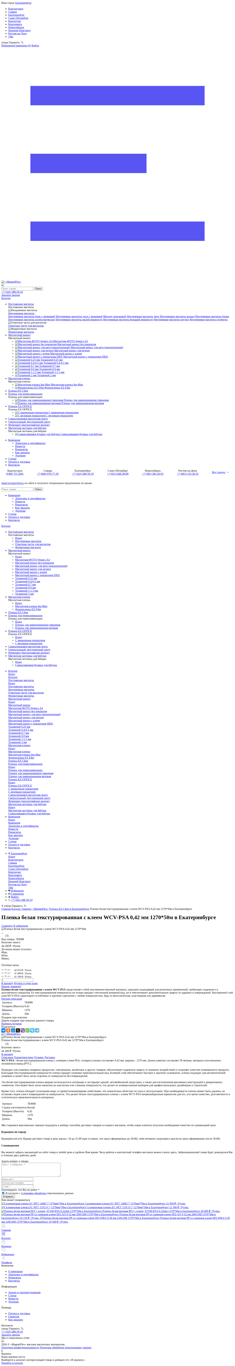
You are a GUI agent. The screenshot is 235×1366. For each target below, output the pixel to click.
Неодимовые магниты (21, 313)
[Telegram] (37, 1030)
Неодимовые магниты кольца (177, 316)
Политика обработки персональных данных (66, 1347)
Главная (6, 908)
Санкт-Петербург (18, 18)
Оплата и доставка (19, 461)
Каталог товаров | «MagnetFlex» (30, 908)
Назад (18, 538)
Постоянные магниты (21, 686)
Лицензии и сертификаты (30, 443)
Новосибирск (16, 27)
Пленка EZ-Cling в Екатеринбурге (69, 908)
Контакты (14, 464)
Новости (20, 446)
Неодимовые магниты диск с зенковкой (79, 316)
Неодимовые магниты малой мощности (79, 319)
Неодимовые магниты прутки (171, 319)
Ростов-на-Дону (17, 33)
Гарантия (13, 1316)
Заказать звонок (10, 295)
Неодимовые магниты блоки (212, 316)
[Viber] (23, 1030)
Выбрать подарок (11, 1023)
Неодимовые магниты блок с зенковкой (31, 316)
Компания (14, 440)
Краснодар (14, 21)
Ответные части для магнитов (26, 325)
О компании (15, 1271)
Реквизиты (21, 449)
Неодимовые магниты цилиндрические (31, 319)
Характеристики (23, 1057)
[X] (18, 1030)
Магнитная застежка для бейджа (27, 810)
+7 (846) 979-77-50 (47, 473)
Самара (12, 11)
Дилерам (20, 455)
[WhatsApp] (27, 1030)
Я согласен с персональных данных (40, 1193)
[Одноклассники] (8, 1030)
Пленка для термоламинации (25, 770)
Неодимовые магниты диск (143, 316)
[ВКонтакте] (3, 1030)
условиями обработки (33, 1193)
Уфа (10, 36)
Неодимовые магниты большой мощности (128, 319)
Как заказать (22, 452)
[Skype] (32, 1030)
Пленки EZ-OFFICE (20, 785)
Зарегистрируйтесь (12, 483)
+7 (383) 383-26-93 (152, 473)
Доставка (49, 1057)
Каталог (6, 525)
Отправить (8, 1196)
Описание (7, 1057)
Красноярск (15, 24)
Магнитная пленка (19, 751)
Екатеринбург (23, 2)
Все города (219, 472)
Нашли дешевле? (11, 986)
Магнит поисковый (114, 316)
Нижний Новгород (19, 30)
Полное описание (11, 998)
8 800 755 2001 (15, 473)
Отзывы (39, 1057)
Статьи (12, 458)
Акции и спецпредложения (24, 1292)
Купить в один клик (26, 983)
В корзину (7, 983)
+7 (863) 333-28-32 (188, 473)
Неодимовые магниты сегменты (209, 319)
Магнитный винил (19, 705)
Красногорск (15, 8)
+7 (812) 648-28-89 (118, 473)
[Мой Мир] (13, 1030)
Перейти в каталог (12, 1363)
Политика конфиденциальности (20, 1347)
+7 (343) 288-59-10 (12, 291)
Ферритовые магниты (21, 331)
